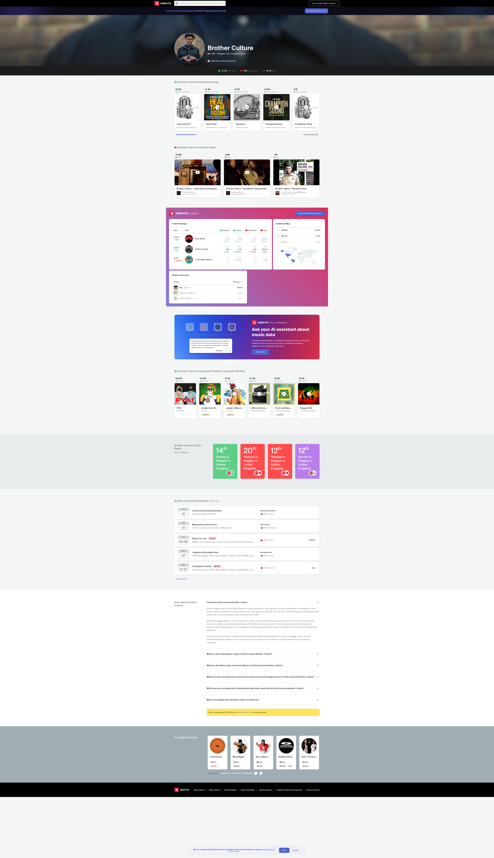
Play (188, 107)
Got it (284, 850)
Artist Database (230, 790)
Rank (175, 230)
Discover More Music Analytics (324, 3)
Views (265, 230)
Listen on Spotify (309, 134)
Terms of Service (313, 790)
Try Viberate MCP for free (316, 11)
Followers (225, 230)
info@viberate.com (245, 712)
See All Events (181, 579)
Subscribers (252, 230)
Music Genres (199, 790)
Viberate (162, 3)
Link (185, 288)
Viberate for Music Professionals (289, 790)
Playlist (176, 282)
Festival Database (248, 790)
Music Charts (214, 790)
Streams (238, 230)
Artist (187, 230)
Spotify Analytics (265, 790)
